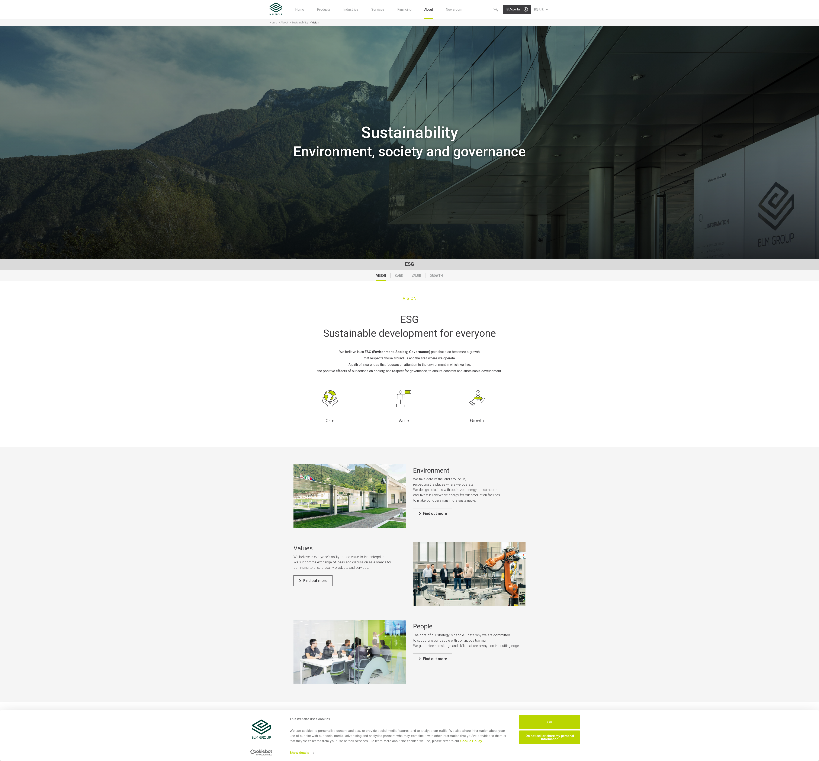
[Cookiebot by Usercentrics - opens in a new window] (261, 752)
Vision (381, 275)
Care (399, 275)
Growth (436, 275)
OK (549, 722)
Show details (299, 752)
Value (416, 275)
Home (273, 22)
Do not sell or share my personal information (550, 737)
